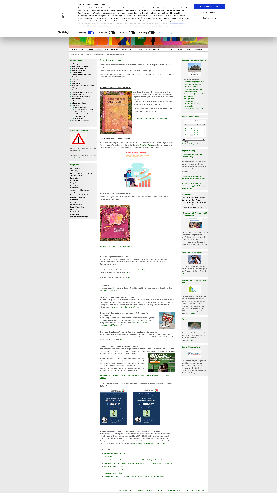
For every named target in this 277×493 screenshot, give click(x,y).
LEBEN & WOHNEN (95, 50)
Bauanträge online (76, 178)
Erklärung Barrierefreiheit (196, 491)
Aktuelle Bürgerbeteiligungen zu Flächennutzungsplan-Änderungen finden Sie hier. (193, 186)
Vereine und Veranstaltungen (81, 96)
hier (79, 151)
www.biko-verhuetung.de (108, 290)
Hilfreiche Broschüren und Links (115, 55)
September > (201, 122)
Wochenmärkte (76, 99)
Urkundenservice (191, 91)
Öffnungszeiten (189, 99)
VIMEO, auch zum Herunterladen (132, 270)
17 (185, 132)
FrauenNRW (108, 457)
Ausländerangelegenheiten (194, 82)
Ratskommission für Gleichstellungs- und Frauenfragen (85, 115)
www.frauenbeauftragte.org (114, 473)
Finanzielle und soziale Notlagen (193, 207)
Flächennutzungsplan (78, 83)
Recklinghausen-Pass (78, 94)
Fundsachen (74, 188)
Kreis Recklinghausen (77, 197)
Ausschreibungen (76, 176)
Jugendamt (74, 193)
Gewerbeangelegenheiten (194, 89)
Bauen (74, 81)
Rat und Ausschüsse (77, 207)
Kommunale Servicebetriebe (80, 195)
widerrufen (181, 26)
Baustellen (74, 180)
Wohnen (74, 90)
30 (204, 134)
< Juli (188, 122)
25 (188, 134)
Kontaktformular (189, 96)
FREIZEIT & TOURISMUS (194, 50)
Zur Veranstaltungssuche (190, 144)
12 (191, 130)
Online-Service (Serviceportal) (194, 94)
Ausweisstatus (188, 106)
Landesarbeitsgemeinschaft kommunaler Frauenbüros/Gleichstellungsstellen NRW (133, 460)
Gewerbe (185, 202)
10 (185, 130)
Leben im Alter (76, 101)
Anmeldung (74, 171)
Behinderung (193, 202)
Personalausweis (76, 205)
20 (194, 132)
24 (185, 134)
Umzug (198, 200)
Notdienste (74, 200)
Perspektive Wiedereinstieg (113, 466)
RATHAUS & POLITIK (78, 50)
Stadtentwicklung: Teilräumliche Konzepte (81, 76)
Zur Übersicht (75, 158)
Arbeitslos (202, 202)
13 (194, 130)
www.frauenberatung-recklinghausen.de (118, 470)
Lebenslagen (76, 64)
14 (197, 130)
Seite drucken (139, 491)
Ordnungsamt (75, 202)
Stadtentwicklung (77, 72)
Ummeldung (74, 214)
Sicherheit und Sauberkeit (79, 68)
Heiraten (202, 198)
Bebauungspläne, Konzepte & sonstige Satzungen (83, 87)
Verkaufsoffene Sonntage (79, 217)
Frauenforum (79, 118)
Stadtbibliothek (75, 212)
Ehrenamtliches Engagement (80, 120)
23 (204, 132)
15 (201, 130)
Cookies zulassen (209, 18)
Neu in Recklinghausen (190, 198)
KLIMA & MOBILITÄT (112, 50)
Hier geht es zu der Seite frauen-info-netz (124, 307)
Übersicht (150, 491)
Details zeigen (164, 33)
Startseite (74, 55)
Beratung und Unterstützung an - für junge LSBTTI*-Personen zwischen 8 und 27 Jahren (134, 476)
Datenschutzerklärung (178, 23)
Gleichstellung (98, 55)
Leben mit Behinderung (79, 103)
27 (194, 134)
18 (188, 132)
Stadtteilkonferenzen (78, 70)
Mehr (122, 339)
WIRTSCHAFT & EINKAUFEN (149, 50)
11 (188, 130)
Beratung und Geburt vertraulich (115, 453)
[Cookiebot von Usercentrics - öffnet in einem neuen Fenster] (63, 32)
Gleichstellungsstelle (81, 107)
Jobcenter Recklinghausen (79, 190)
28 (197, 134)
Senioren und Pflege (189, 205)
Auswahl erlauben (209, 12)
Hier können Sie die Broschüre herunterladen (150, 443)
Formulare (74, 185)
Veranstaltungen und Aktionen (84, 110)
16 (204, 130)
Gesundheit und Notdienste (80, 66)
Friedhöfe (75, 79)
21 (197, 132)
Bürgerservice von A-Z (191, 104)
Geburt (184, 200)
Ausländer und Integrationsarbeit (82, 92)
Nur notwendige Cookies (209, 6)
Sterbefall (191, 200)
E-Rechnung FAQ (189, 101)
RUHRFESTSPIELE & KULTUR (172, 50)
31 (185, 136)
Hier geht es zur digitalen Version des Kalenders (150, 119)
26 (191, 134)
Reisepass (73, 210)
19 (191, 132)
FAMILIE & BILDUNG (129, 50)
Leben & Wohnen (86, 55)
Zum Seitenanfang (124, 491)
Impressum (160, 491)
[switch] (112, 32)
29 (201, 134)
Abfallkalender (75, 168)
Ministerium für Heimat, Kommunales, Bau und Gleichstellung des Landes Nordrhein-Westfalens (138, 463)
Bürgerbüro (74, 183)
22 (201, 132)
